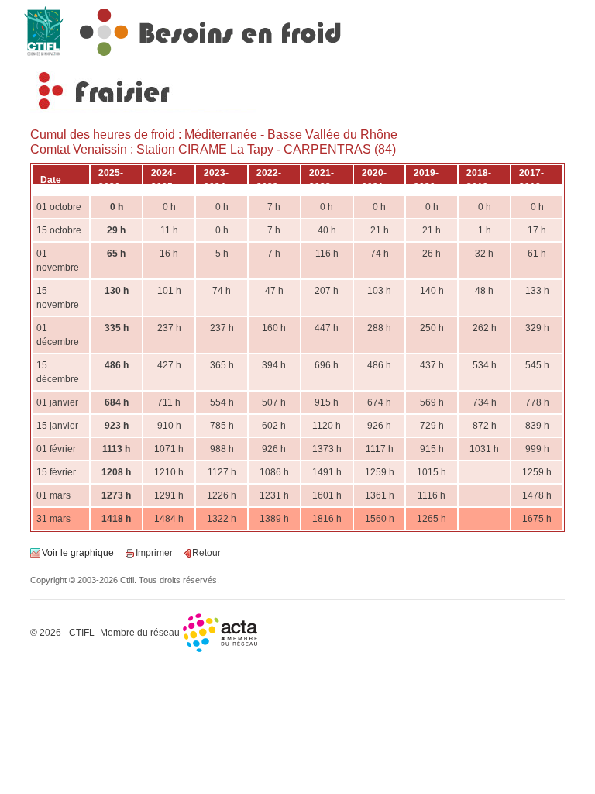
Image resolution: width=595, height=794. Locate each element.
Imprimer (154, 552)
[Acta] (221, 632)
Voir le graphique (78, 552)
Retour (206, 552)
